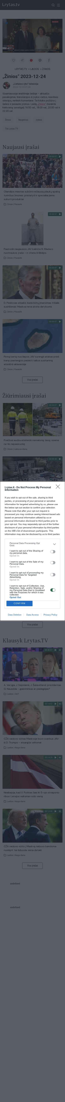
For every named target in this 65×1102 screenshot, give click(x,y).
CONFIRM (19, 603)
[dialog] (32, 551)
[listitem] (32, 544)
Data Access (32, 614)
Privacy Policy (50, 614)
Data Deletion (14, 614)
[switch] (52, 551)
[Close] (59, 488)
